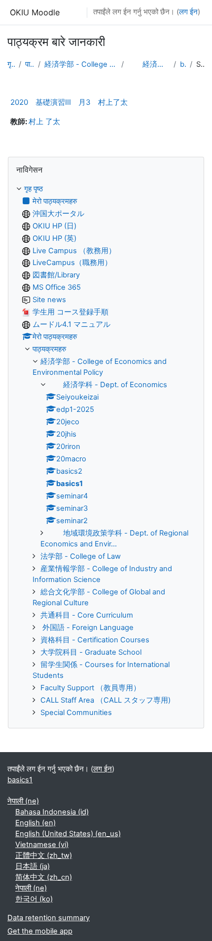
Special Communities (76, 712)
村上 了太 (44, 121)
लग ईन (188, 11)
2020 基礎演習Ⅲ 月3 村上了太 (69, 102)
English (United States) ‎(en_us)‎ (68, 833)
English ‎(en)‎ (35, 822)
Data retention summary (48, 917)
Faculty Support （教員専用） (90, 687)
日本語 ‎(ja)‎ (32, 866)
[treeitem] (106, 451)
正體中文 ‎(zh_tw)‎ (43, 855)
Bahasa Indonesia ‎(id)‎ (52, 811)
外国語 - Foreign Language (87, 627)
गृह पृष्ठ (11, 64)
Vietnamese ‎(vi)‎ (42, 844)
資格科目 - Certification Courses (94, 639)
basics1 (183, 64)
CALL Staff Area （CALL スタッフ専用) (105, 700)
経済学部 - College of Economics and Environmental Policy (80, 64)
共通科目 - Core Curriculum (86, 615)
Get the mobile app (39, 931)
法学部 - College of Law (80, 556)
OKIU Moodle (35, 12)
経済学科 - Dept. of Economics (149, 64)
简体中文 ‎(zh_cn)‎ (43, 877)
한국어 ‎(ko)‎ (34, 899)
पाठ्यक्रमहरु (29, 64)
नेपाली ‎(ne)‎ (23, 801)
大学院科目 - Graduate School (90, 652)
